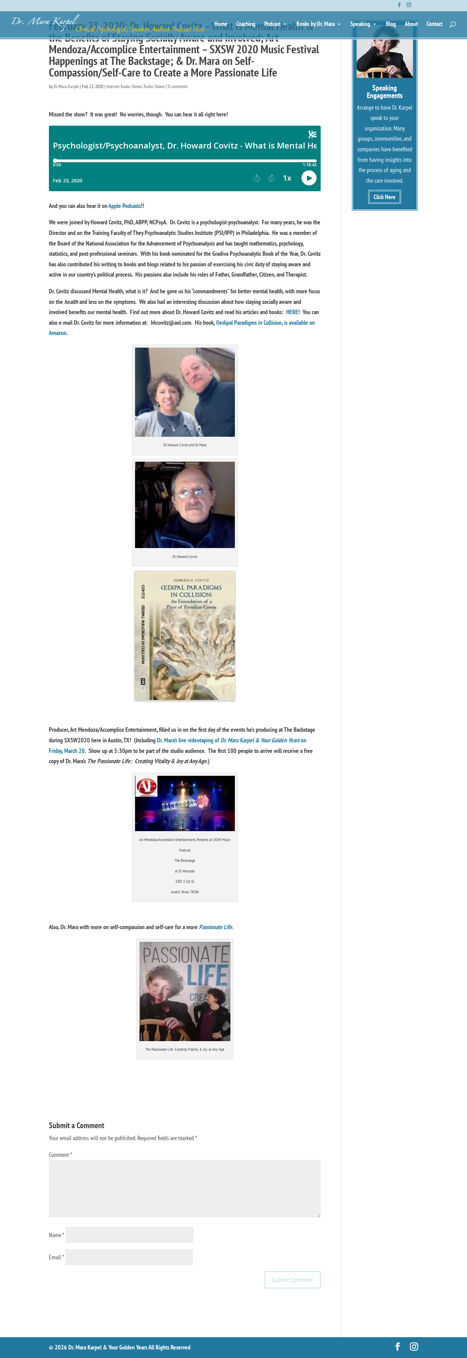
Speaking (360, 25)
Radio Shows (154, 86)
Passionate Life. (216, 927)
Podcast (272, 25)
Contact (434, 25)
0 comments (178, 86)
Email (56, 1257)
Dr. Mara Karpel (66, 86)
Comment (60, 1155)
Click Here (385, 197)
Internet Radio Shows (124, 86)
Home (220, 25)
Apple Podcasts (124, 206)
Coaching (245, 25)
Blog (391, 25)
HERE (292, 312)
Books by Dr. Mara (315, 25)
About (411, 25)
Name (56, 1235)
